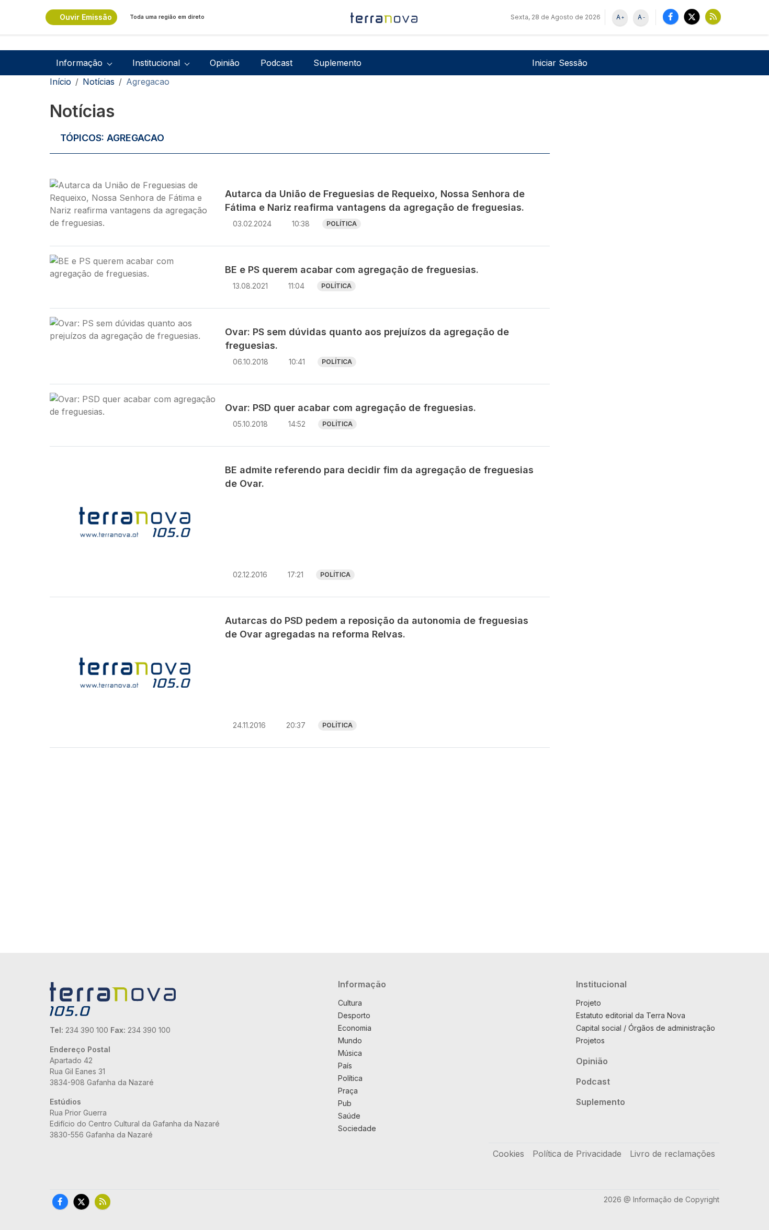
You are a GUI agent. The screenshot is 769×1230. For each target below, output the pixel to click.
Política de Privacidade (577, 1153)
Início (60, 81)
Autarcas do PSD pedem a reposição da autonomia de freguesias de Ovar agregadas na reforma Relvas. (376, 627)
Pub (345, 1103)
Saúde (349, 1115)
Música (350, 1053)
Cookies (508, 1153)
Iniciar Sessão (559, 63)
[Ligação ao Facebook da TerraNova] (670, 16)
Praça (348, 1090)
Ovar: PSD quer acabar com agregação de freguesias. (350, 407)
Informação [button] (79, 63)
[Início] (384, 17)
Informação (362, 984)
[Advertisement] (636, 257)
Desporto (354, 1015)
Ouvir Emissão (86, 17)
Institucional (601, 984)
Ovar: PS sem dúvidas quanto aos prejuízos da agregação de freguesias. (367, 338)
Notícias (99, 81)
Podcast (276, 63)
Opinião (225, 63)
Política (341, 223)
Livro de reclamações (672, 1153)
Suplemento (337, 63)
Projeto (588, 1002)
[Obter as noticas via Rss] (713, 16)
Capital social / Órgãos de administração (645, 1027)
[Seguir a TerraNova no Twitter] (691, 16)
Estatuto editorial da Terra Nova (630, 1015)
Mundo (350, 1040)
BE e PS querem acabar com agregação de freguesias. (352, 269)
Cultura (350, 1002)
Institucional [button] (156, 63)
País (345, 1065)
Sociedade (357, 1128)
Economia (354, 1027)
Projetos (590, 1040)
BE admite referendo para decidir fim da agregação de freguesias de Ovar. (379, 476)
